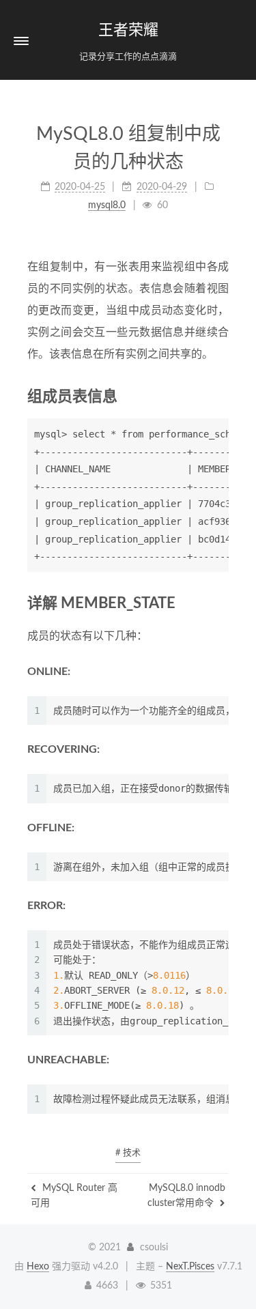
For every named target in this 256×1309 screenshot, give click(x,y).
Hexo (38, 1266)
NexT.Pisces (190, 1266)
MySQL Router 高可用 (74, 1195)
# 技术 (128, 1153)
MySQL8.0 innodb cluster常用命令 (186, 1195)
